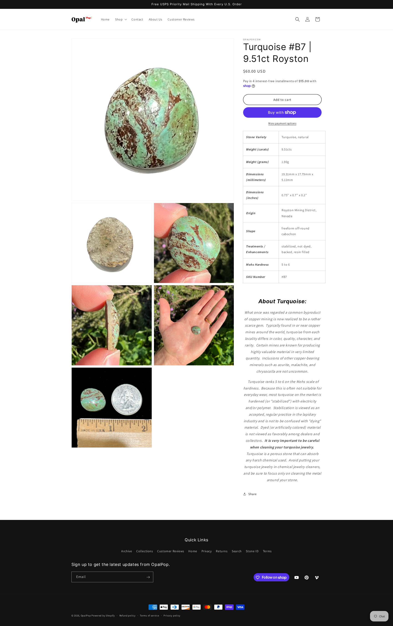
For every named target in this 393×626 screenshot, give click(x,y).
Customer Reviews (170, 551)
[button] (120, 19)
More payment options (282, 123)
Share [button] (252, 494)
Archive (126, 551)
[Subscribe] (148, 577)
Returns (221, 551)
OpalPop (86, 615)
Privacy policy (172, 615)
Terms (267, 551)
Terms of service (149, 615)
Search (237, 551)
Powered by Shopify (103, 615)
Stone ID (252, 551)
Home (192, 551)
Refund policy (127, 615)
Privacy (207, 551)
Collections (144, 551)
